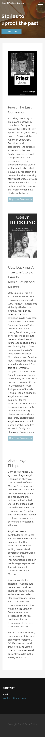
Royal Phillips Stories (13, 2)
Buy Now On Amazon (20, 199)
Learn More (12, 31)
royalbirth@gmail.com (14, 698)
